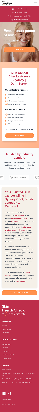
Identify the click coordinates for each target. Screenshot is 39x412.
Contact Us (5, 332)
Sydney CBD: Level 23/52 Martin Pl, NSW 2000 (17, 382)
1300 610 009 (6, 370)
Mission (4, 325)
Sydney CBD (6, 351)
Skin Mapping (6, 358)
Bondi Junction (6, 344)
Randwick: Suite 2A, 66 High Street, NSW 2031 (17, 379)
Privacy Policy (6, 399)
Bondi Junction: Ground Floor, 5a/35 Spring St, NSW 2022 (18, 374)
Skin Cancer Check (8, 355)
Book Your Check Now (20, 293)
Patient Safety (6, 329)
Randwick (5, 347)
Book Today (19, 135)
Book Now (19, 49)
